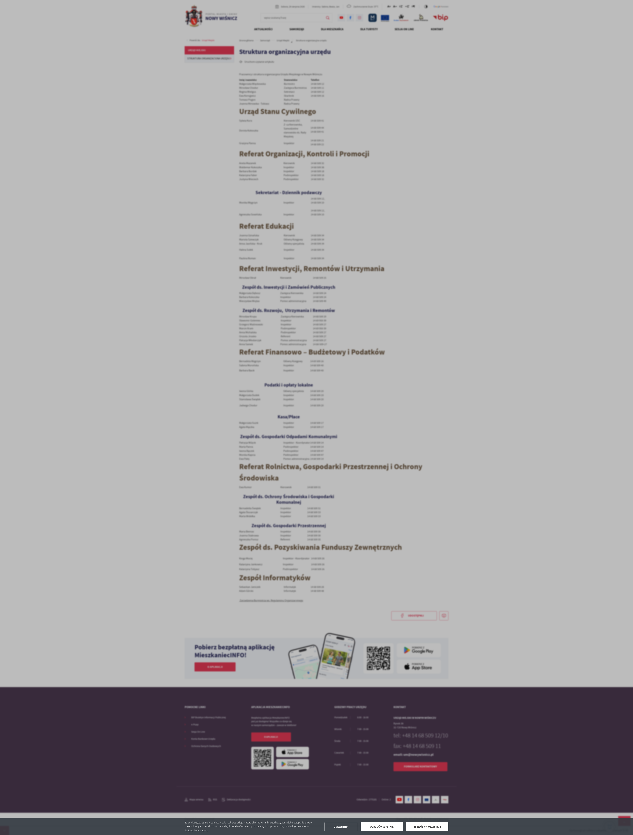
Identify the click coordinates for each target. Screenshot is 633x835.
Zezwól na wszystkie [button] (427, 826)
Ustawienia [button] (341, 826)
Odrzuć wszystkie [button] (382, 826)
